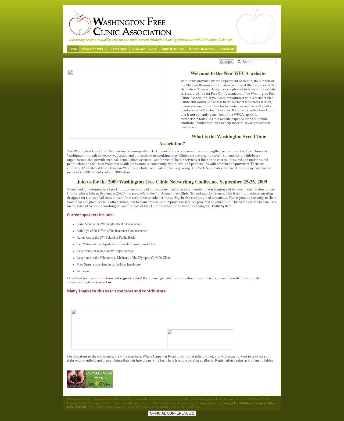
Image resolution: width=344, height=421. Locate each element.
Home (73, 49)
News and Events (144, 49)
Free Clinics (119, 49)
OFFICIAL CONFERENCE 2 (172, 413)
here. (138, 356)
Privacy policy (230, 403)
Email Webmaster (76, 406)
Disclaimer (246, 403)
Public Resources (172, 49)
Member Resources (201, 49)
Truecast (201, 403)
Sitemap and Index (264, 403)
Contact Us (214, 403)
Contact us (226, 49)
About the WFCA (94, 49)
